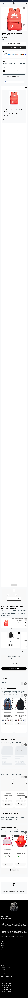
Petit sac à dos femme (6, 981)
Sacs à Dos (3, 955)
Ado (2, 953)
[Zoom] (24, 25)
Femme (2, 943)
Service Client (4, 969)
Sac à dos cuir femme (6, 985)
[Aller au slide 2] (13, 870)
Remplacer (11, 651)
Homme (2, 941)
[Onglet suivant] (26, 87)
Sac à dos (3, 960)
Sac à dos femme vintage (6, 995)
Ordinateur (3, 949)
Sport (2, 947)
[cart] (27, 3)
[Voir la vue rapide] (25, 622)
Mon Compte (4, 965)
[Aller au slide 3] (15, 870)
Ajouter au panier (15, 668)
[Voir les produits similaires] (25, 625)
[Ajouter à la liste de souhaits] (13, 699)
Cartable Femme (4, 979)
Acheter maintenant (15, 47)
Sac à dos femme (5, 987)
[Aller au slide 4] (17, 870)
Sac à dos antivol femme (6, 983)
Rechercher (3, 973)
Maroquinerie (4, 958)
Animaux (3, 951)
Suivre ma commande (7, 918)
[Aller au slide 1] (10, 870)
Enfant (2, 945)
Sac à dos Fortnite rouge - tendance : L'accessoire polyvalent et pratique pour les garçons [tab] (14, 87)
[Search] (24, 3)
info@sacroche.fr (6, 919)
